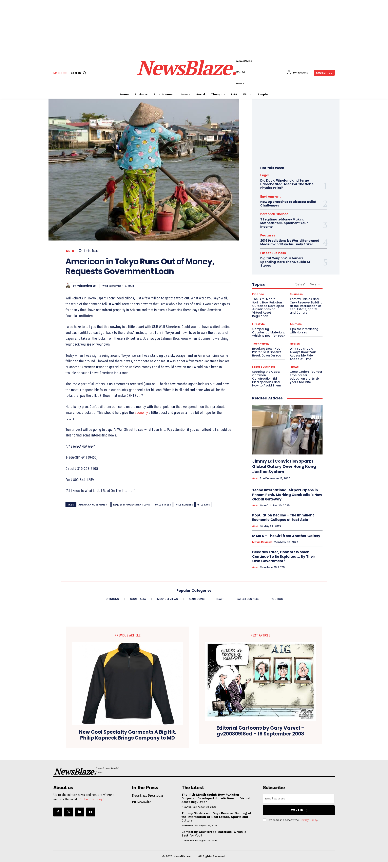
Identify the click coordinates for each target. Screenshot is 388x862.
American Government (93, 504)
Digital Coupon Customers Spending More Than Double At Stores (285, 262)
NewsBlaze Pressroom (147, 795)
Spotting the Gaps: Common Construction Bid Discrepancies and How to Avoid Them (266, 378)
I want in (296, 810)
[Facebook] (57, 812)
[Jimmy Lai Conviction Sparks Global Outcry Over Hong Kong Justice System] (287, 429)
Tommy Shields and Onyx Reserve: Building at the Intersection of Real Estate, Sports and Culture (306, 306)
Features (267, 235)
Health (295, 343)
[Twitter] (68, 812)
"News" (295, 366)
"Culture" (300, 284)
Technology (260, 343)
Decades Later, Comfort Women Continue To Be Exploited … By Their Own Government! (283, 556)
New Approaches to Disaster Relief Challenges (288, 204)
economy (141, 412)
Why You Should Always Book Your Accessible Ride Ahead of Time (303, 354)
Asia (69, 251)
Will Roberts (86, 285)
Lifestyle (258, 324)
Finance (258, 294)
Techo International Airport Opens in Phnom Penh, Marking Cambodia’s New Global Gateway (287, 494)
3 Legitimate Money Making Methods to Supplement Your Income (284, 223)
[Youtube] (90, 812)
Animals (296, 324)
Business (296, 294)
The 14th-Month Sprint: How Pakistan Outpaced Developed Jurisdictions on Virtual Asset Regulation (268, 307)
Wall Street (163, 504)
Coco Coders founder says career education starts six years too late (306, 377)
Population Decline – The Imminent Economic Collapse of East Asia (283, 517)
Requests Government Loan (131, 504)
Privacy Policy (308, 820)
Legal (264, 175)
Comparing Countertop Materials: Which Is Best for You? (268, 332)
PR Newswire (141, 801)
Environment (270, 196)
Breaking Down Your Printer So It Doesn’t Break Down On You (267, 352)
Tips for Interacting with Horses (304, 330)
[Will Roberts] (69, 285)
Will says (203, 504)
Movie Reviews (262, 542)
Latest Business (273, 252)
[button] (79, 72)
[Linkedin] (79, 812)
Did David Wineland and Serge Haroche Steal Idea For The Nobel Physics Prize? (287, 184)
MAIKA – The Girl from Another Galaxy (286, 535)
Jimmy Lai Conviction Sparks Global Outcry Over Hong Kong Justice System (284, 466)
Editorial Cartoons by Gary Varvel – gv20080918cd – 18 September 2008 (260, 731)
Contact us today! (91, 799)
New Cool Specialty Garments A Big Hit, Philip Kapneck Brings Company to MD (127, 735)
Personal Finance (274, 214)
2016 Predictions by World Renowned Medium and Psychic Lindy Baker (289, 242)
